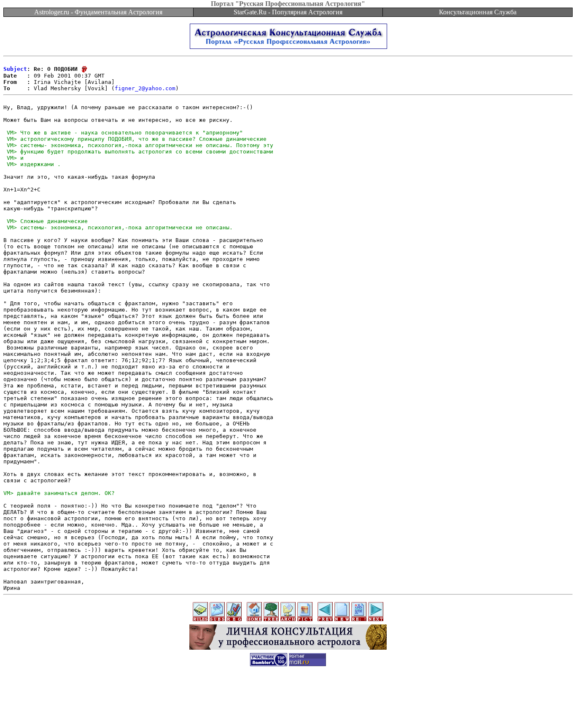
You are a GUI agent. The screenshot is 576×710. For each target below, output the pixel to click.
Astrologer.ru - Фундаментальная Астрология (98, 12)
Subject (15, 69)
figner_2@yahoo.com (145, 88)
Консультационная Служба (478, 12)
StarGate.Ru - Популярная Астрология (288, 12)
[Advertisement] (288, 691)
